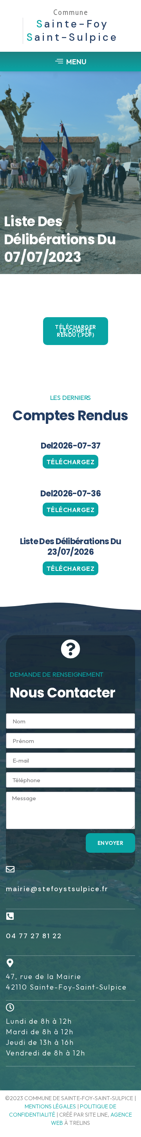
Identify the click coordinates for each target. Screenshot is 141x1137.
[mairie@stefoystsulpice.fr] (10, 869)
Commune (70, 12)
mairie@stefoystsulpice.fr (57, 889)
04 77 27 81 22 (34, 936)
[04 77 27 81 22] (10, 916)
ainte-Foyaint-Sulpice (72, 30)
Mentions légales (50, 1106)
